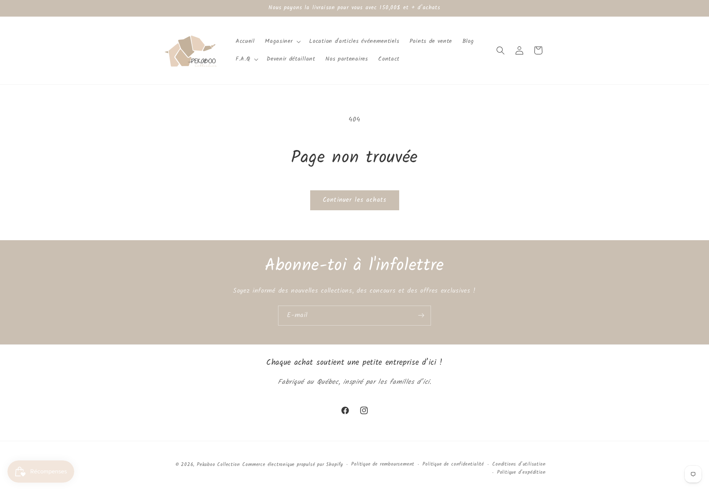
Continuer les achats (354, 200)
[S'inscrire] (421, 316)
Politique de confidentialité (453, 464)
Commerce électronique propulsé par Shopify (292, 465)
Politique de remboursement (382, 464)
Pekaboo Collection (218, 465)
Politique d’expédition (521, 472)
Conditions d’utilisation (518, 464)
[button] (282, 41)
